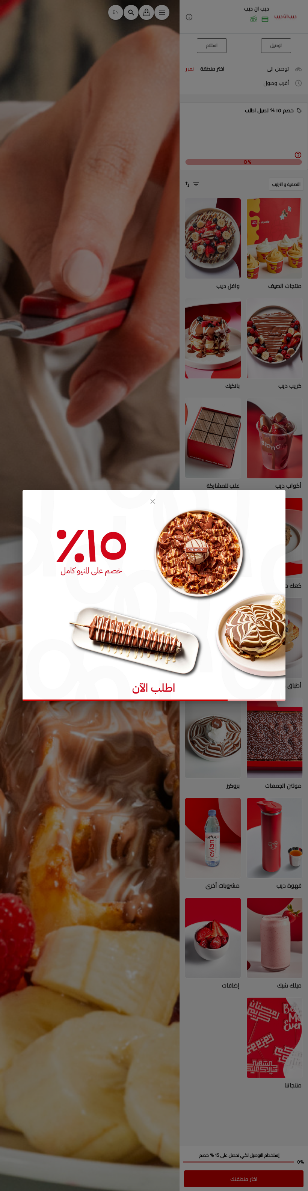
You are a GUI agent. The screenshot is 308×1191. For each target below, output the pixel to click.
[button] (244, 17)
